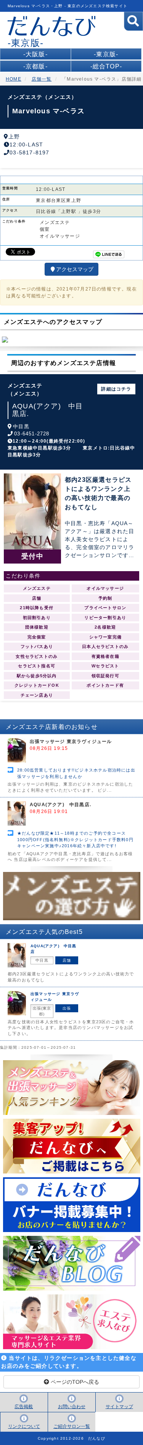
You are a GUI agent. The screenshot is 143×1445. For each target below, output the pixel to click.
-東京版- (106, 54)
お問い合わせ (71, 1406)
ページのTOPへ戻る (74, 1382)
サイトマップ (119, 1406)
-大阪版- (35, 54)
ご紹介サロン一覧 (71, 1426)
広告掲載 (23, 1406)
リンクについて (24, 1426)
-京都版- (35, 66)
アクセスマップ (74, 269)
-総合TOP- (106, 66)
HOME (13, 79)
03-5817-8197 (29, 152)
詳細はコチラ (116, 389)
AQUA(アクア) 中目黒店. (47, 410)
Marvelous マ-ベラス (48, 111)
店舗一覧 (42, 79)
